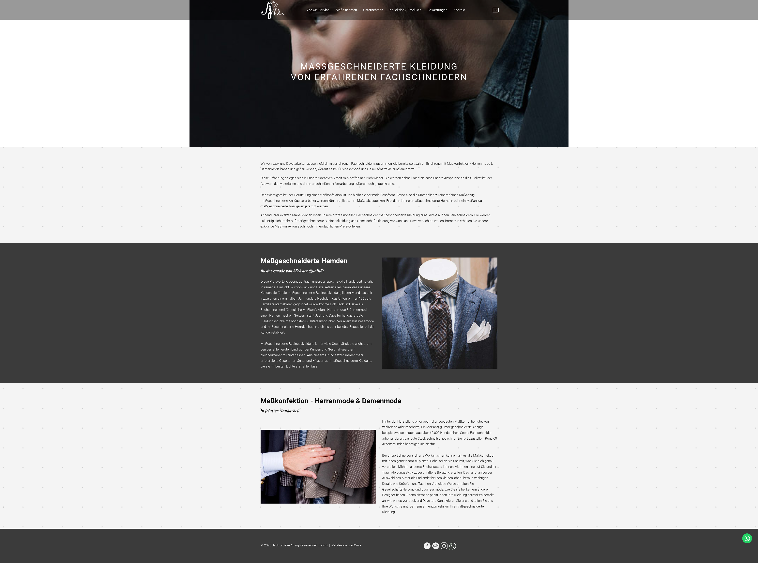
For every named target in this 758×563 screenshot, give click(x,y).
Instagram (444, 546)
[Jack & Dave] (273, 10)
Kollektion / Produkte (405, 10)
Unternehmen (373, 10)
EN (495, 10)
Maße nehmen (346, 10)
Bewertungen (437, 10)
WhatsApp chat (747, 538)
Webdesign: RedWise (346, 545)
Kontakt (459, 10)
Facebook (427, 546)
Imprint (323, 545)
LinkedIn (436, 546)
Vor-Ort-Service (318, 10)
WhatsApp (453, 546)
